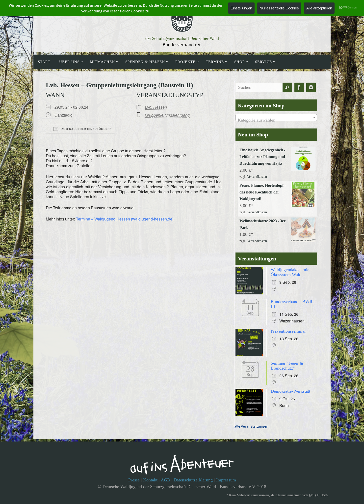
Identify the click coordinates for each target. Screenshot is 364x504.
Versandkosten (257, 177)
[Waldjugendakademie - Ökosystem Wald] (250, 292)
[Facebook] (299, 87)
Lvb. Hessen (156, 107)
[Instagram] (311, 87)
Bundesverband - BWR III (291, 304)
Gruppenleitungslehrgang (167, 115)
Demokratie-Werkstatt (290, 391)
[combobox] (276, 117)
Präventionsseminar (288, 331)
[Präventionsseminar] (250, 354)
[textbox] (276, 120)
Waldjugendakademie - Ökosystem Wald (291, 272)
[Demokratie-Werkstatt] (250, 414)
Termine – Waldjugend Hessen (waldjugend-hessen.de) (125, 219)
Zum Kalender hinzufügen (84, 128)
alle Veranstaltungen (251, 426)
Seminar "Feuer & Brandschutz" (287, 366)
